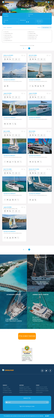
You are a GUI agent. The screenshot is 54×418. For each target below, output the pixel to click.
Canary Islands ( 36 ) (9, 33)
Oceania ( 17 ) (7, 38)
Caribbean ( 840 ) (32, 33)
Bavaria (46, 284)
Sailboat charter (40, 257)
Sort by (38, 27)
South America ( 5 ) (8, 40)
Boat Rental (9, 27)
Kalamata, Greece (8, 170)
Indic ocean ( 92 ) (8, 35)
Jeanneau (35, 282)
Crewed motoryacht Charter (42, 390)
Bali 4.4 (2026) (7, 131)
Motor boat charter (7, 392)
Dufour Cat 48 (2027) (8, 55)
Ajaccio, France (33, 94)
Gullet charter (39, 392)
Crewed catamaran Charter (42, 388)
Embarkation (22, 20)
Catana (19, 321)
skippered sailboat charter (25, 388)
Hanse (34, 284)
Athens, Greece (7, 56)
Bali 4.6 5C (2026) (33, 55)
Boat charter (6, 387)
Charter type (5, 20)
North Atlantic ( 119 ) (33, 37)
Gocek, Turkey (33, 170)
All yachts (35, 317)
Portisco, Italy (7, 94)
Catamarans (36, 319)
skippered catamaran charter (25, 390)
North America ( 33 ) (8, 37)
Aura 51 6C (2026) (7, 169)
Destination (5, 14)
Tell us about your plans (27, 336)
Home (4, 27)
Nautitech (13, 321)
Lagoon (8, 319)
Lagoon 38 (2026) (33, 93)
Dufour (40, 284)
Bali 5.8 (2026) (32, 131)
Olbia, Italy (32, 132)
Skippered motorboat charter (25, 392)
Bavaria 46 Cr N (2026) (34, 169)
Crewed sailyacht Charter (41, 387)
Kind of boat (30, 14)
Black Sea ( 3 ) (31, 31)
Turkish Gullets (37, 321)
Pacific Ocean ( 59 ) (32, 38)
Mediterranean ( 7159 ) (33, 35)
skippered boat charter (24, 387)
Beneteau (43, 282)
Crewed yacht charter (40, 294)
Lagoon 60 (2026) (7, 93)
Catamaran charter (13, 294)
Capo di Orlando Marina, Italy (10, 208)
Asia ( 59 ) (6, 31)
